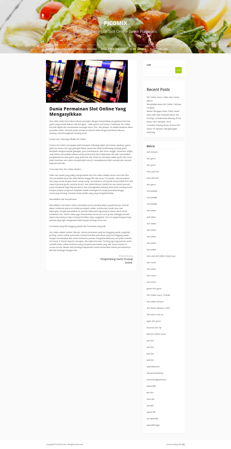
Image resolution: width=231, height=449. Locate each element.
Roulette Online (113, 49)
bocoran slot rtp (154, 327)
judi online (151, 217)
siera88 (150, 405)
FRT (183, 444)
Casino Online (86, 49)
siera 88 (150, 399)
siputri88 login (153, 425)
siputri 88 (151, 412)
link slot (150, 392)
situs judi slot (153, 171)
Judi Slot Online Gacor (156, 334)
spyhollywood (153, 366)
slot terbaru (152, 152)
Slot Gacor (138, 49)
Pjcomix (115, 23)
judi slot (150, 340)
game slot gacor (154, 288)
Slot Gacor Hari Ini (155, 314)
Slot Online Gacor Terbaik (158, 295)
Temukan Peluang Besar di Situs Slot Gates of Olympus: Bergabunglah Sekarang (163, 128)
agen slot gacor (154, 321)
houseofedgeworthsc (156, 379)
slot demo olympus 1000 (158, 308)
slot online (151, 210)
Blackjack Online (59, 49)
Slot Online (159, 49)
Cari (149, 65)
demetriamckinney (155, 373)
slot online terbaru (155, 301)
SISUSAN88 (152, 191)
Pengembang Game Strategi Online (116, 259)
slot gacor (151, 158)
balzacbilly (151, 386)
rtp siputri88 (152, 418)
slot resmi (151, 262)
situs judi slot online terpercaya (161, 256)
